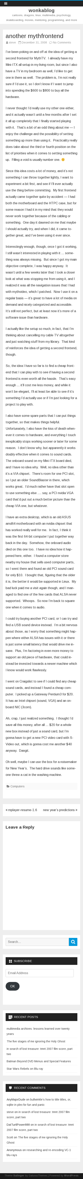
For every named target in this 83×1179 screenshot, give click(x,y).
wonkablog (42, 10)
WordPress (71, 1175)
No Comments (62, 42)
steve (12, 42)
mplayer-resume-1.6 (22, 810)
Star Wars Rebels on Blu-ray (25, 1068)
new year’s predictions (59, 810)
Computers (17, 786)
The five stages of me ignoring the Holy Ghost (36, 1041)
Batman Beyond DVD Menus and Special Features (39, 1061)
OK (12, 986)
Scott (10, 1137)
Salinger (18, 1175)
